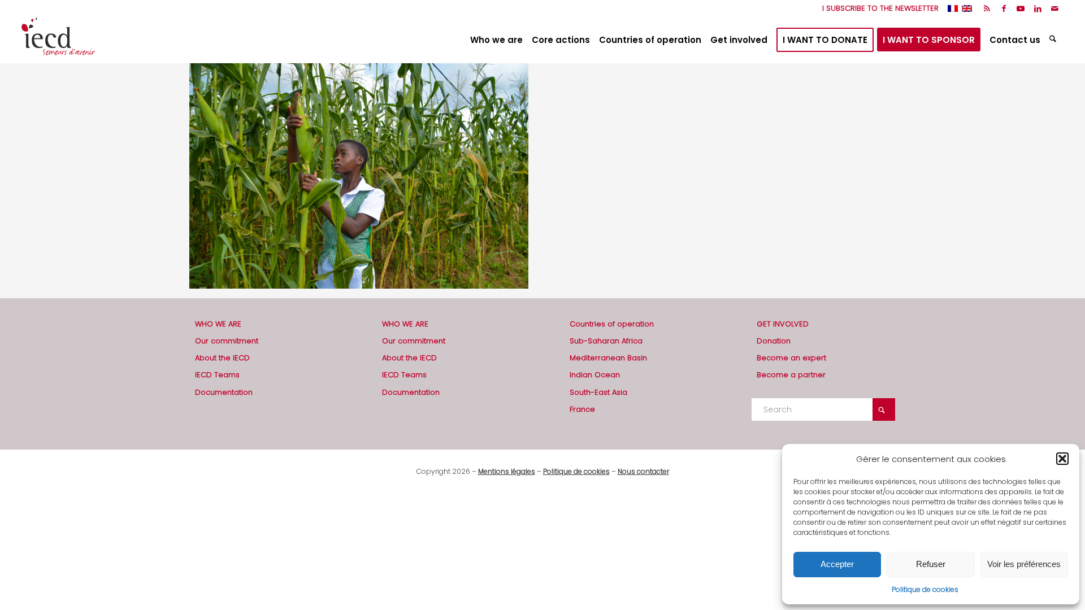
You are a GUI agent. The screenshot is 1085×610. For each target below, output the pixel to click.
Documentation (224, 392)
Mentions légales (506, 471)
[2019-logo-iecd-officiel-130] (58, 40)
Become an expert (791, 357)
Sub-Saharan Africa (606, 341)
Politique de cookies (925, 589)
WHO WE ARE (218, 324)
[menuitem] (878, 8)
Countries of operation (612, 324)
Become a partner (791, 374)
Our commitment (226, 341)
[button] (1062, 458)
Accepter (837, 564)
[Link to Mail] (1055, 8)
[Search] (1054, 40)
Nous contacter (643, 471)
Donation (774, 341)
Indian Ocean (595, 374)
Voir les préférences (1024, 564)
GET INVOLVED (783, 324)
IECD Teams (217, 374)
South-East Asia (598, 392)
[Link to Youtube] (1021, 8)
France (582, 409)
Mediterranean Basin (608, 357)
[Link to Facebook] (1004, 8)
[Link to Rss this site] (987, 8)
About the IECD (222, 357)
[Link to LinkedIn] (1038, 8)
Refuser (930, 564)
